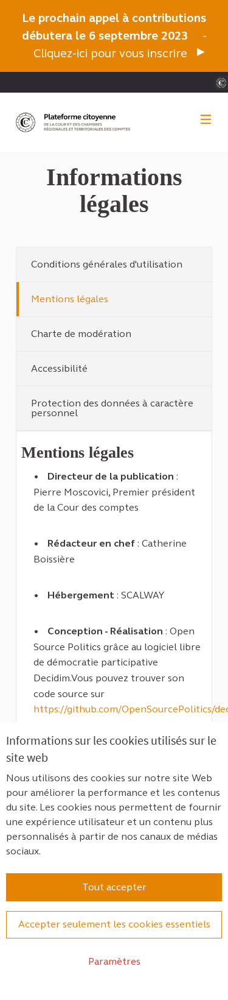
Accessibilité (59, 368)
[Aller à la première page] (74, 122)
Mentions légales (69, 299)
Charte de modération (81, 333)
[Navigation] (206, 120)
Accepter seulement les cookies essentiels (114, 924)
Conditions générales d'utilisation (106, 264)
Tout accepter (114, 887)
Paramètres (114, 961)
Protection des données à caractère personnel (112, 408)
